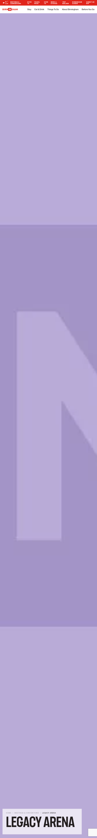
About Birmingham (70, 9)
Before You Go (88, 9)
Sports (29, 2)
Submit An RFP (90, 2)
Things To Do (53, 9)
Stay (29, 9)
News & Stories (54, 2)
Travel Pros (37, 2)
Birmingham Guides (77, 2)
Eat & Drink (39, 9)
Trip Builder (65, 2)
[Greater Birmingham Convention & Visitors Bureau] (10, 9)
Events (46, 2)
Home (8, 813)
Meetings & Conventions (15, 2)
